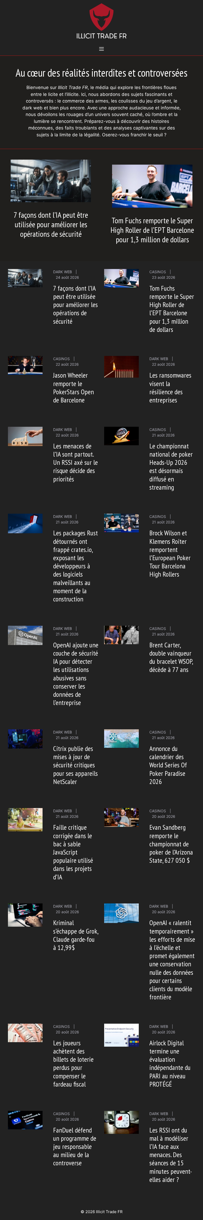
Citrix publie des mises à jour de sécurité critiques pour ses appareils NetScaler (75, 765)
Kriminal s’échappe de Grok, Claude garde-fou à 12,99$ (75, 935)
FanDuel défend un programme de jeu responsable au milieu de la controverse (74, 1146)
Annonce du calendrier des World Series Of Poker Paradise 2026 (168, 765)
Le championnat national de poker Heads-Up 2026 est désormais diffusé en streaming (171, 466)
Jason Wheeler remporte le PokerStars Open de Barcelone (73, 387)
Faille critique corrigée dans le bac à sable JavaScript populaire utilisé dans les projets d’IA (73, 852)
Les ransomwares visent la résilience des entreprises (170, 387)
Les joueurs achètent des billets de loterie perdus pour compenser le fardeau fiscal (73, 1063)
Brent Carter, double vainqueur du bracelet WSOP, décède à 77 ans (171, 657)
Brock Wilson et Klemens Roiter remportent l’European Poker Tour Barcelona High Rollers (170, 553)
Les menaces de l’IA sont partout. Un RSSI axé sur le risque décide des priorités (75, 462)
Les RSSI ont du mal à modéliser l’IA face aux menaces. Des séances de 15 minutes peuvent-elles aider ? (170, 1155)
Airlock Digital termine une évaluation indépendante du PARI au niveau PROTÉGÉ (170, 1063)
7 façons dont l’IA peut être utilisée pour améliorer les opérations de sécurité (50, 224)
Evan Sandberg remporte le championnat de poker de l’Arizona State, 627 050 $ (171, 844)
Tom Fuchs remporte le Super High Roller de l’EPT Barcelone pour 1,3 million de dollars (152, 229)
